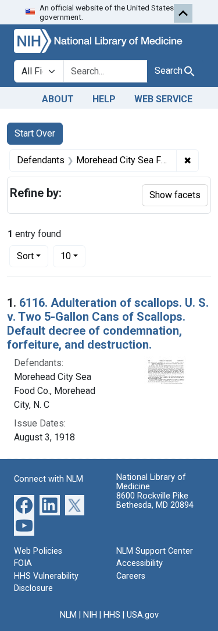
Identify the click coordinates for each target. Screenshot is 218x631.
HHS (111, 615)
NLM (68, 615)
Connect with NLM (48, 479)
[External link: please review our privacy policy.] (24, 504)
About (58, 99)
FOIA (23, 563)
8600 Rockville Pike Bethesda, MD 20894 (155, 500)
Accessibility (139, 563)
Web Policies (38, 551)
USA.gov (143, 615)
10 (72, 255)
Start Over (35, 133)
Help (104, 99)
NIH (90, 615)
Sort (25, 255)
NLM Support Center (154, 551)
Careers (130, 576)
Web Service (163, 99)
